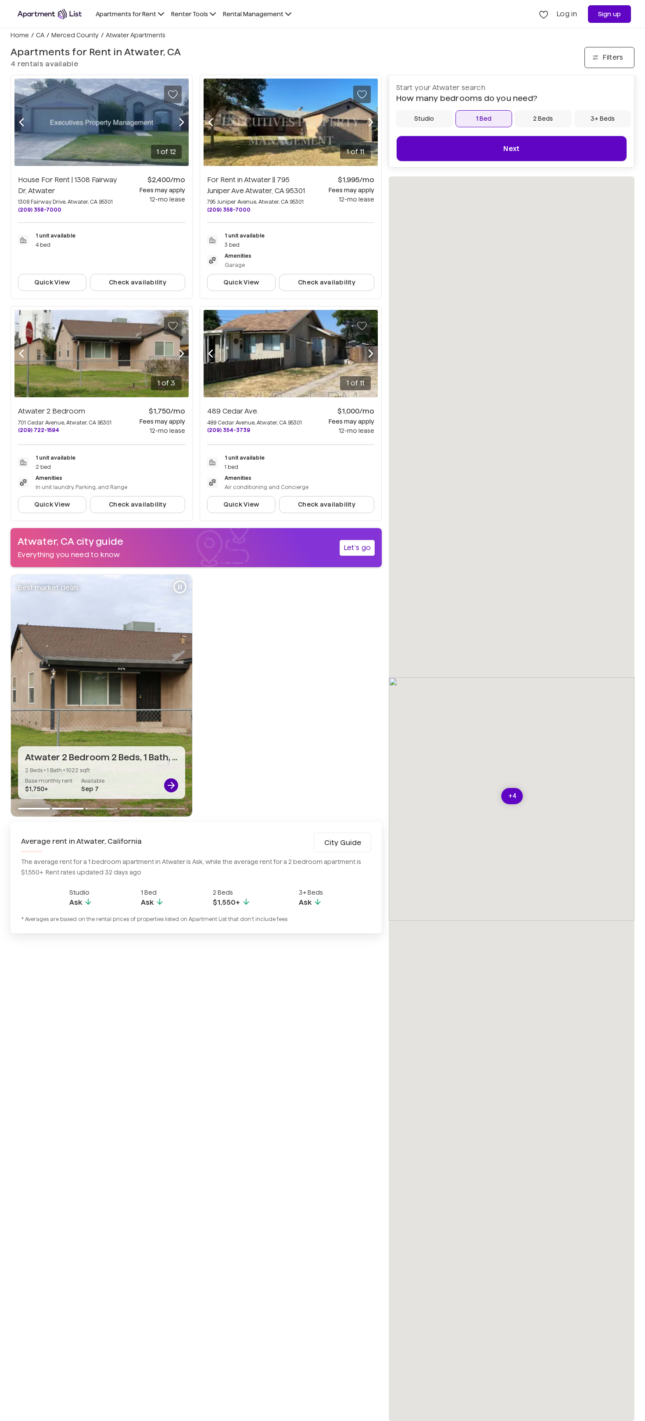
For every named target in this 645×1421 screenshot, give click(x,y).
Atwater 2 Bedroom (51, 411)
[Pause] (180, 587)
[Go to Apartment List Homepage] (49, 14)
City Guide (342, 842)
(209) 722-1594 (38, 430)
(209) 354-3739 (228, 430)
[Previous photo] (21, 122)
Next (511, 148)
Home (20, 35)
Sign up (609, 14)
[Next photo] (182, 122)
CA (40, 35)
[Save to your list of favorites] (173, 94)
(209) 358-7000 (39, 209)
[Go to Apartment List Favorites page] (543, 14)
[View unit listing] (171, 785)
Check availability (137, 282)
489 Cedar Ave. (232, 411)
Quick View (52, 282)
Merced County (75, 35)
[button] (512, 796)
